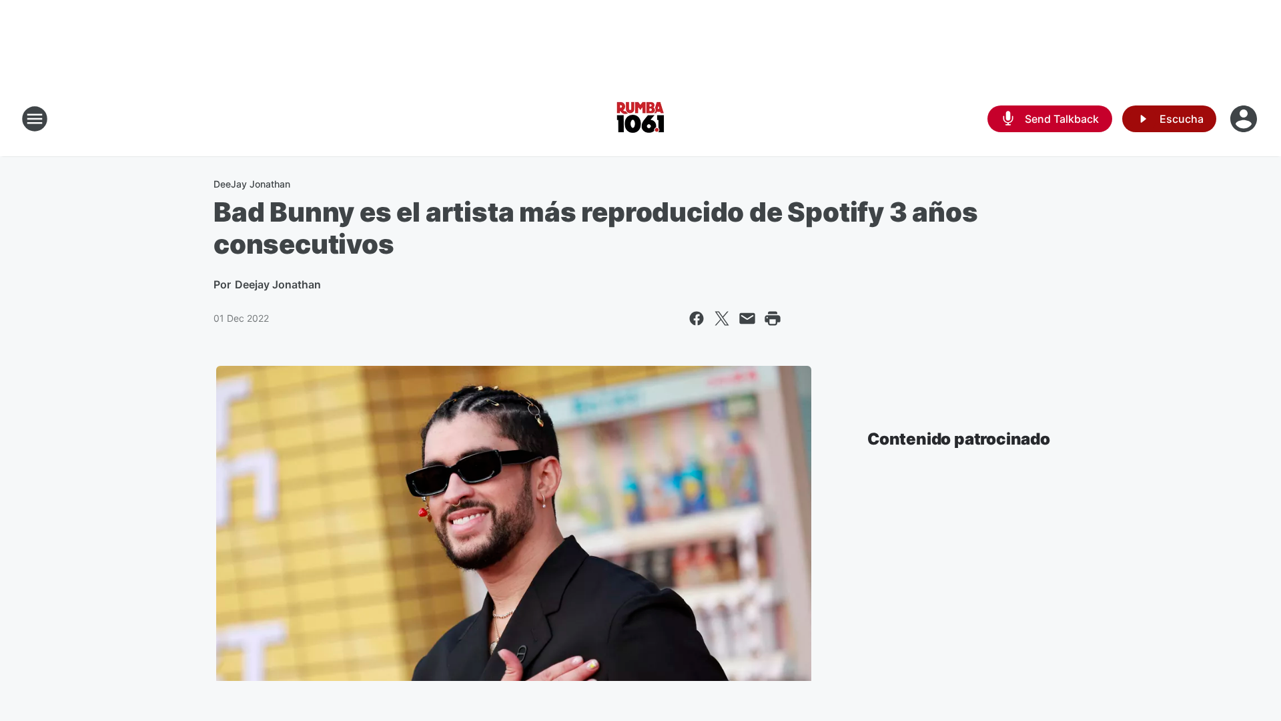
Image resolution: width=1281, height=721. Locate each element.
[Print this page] (772, 318)
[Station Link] (640, 119)
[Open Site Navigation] (34, 118)
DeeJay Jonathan (252, 184)
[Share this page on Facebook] (696, 318)
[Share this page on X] (722, 318)
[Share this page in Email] (747, 318)
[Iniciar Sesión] (1245, 118)
